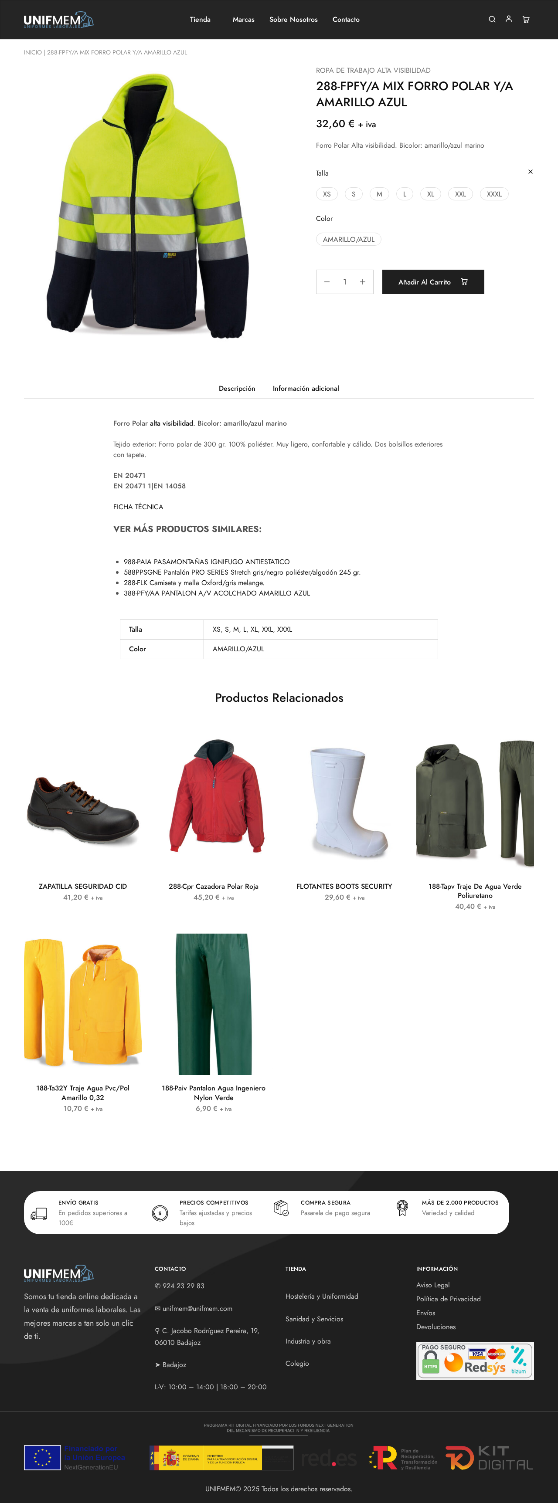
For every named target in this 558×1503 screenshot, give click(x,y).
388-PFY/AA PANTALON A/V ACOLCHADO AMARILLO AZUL (217, 593)
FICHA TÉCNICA (138, 507)
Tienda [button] (200, 19)
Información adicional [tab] (306, 388)
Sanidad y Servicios (314, 1319)
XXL (267, 629)
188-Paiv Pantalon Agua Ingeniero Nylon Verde (213, 1092)
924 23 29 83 (183, 1286)
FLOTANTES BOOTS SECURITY (344, 886)
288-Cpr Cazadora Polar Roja (214, 886)
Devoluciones (436, 1327)
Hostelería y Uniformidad (322, 1296)
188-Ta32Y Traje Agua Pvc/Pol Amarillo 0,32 (82, 1092)
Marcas (244, 19)
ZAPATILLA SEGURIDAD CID (83, 886)
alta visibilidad (171, 423)
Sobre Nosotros (293, 19)
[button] (327, 193)
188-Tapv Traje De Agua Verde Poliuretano (475, 890)
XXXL (284, 629)
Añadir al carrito (425, 282)
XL (254, 629)
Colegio (297, 1363)
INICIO (33, 52)
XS (217, 629)
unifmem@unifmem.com (197, 1308)
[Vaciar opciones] (530, 172)
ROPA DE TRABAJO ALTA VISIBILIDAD (373, 70)
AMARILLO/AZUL (238, 649)
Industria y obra (308, 1341)
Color (324, 218)
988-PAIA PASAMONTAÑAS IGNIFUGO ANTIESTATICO (207, 562)
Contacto (346, 19)
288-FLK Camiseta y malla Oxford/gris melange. (194, 583)
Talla (322, 173)
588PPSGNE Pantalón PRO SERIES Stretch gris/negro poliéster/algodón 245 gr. (242, 572)
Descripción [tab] (237, 388)
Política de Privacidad (448, 1299)
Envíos (425, 1313)
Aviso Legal (433, 1285)
